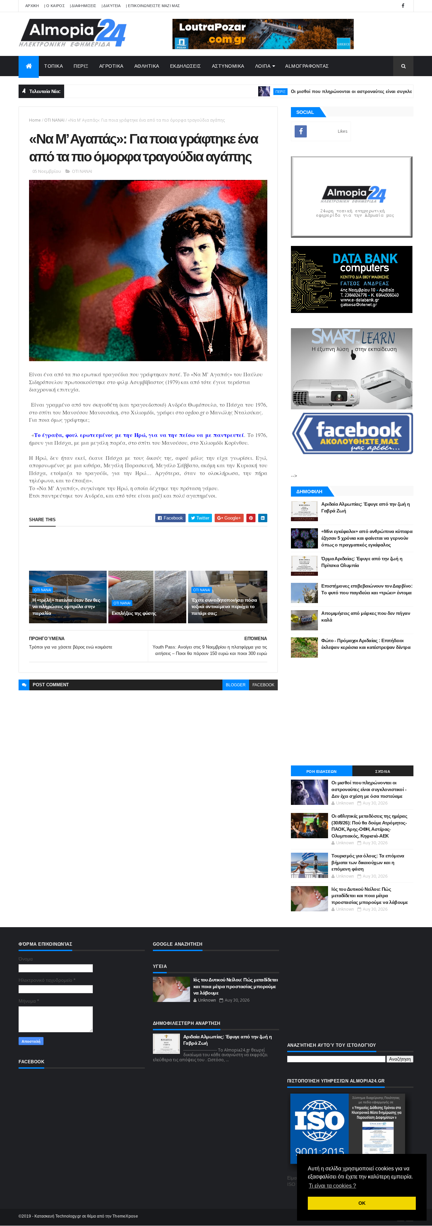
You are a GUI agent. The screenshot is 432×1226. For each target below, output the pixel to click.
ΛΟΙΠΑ (263, 66)
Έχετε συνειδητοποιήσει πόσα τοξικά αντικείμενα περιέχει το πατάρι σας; (224, 606)
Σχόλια (382, 771)
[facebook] (403, 6)
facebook (263, 685)
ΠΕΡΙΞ (81, 66)
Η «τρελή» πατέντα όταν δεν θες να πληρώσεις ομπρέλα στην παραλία (66, 606)
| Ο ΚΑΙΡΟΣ (54, 6)
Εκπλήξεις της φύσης (134, 613)
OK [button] (362, 1203)
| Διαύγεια (111, 6)
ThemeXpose (125, 1216)
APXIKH (32, 6)
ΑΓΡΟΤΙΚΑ (111, 66)
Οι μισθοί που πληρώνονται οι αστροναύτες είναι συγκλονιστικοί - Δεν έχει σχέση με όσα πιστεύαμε (368, 789)
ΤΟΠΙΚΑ (53, 66)
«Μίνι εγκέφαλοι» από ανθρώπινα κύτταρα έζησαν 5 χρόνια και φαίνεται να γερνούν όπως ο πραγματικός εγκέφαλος (366, 538)
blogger (236, 685)
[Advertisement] (152, 548)
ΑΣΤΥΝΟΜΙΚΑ (228, 66)
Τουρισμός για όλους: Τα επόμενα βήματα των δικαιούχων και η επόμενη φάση (367, 862)
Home (35, 120)
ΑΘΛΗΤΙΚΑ (146, 66)
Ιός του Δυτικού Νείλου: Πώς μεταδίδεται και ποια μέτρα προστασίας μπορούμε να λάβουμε (369, 895)
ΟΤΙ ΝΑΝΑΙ (54, 120)
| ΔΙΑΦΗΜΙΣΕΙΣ (83, 6)
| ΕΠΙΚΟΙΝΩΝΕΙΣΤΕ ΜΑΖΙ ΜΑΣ (153, 6)
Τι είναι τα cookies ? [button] (332, 1186)
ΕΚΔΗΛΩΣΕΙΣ (185, 66)
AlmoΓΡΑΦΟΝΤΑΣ (307, 66)
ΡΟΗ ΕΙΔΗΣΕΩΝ (321, 771)
